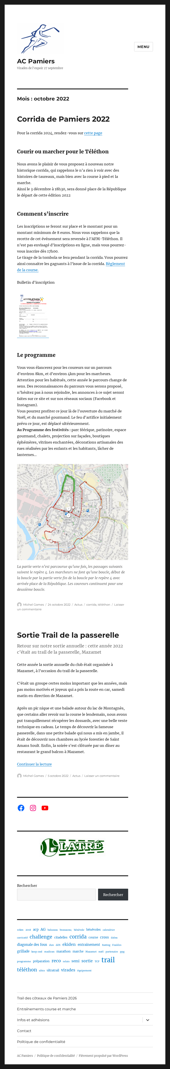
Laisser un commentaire (102, 776)
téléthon (104, 604)
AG (43, 929)
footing (106, 945)
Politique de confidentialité (41, 1042)
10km (20, 929)
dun (51, 945)
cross (104, 937)
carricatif (22, 937)
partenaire (112, 951)
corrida (91, 604)
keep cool (36, 951)
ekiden (69, 944)
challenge (41, 937)
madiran (49, 951)
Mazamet (91, 951)
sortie (87, 960)
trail (108, 960)
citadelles (61, 937)
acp (36, 929)
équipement (84, 970)
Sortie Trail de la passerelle (68, 635)
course (93, 937)
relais (66, 961)
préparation (41, 961)
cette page (93, 133)
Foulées (116, 945)
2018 (28, 929)
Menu (143, 47)
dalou (114, 937)
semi (75, 961)
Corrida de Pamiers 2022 (63, 119)
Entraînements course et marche (46, 1009)
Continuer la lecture (34, 764)
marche (78, 951)
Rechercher (27, 885)
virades (68, 970)
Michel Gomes (33, 604)
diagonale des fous (32, 944)
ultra (42, 970)
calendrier (109, 929)
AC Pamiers (36, 61)
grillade (23, 951)
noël (101, 951)
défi (58, 945)
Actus (78, 604)
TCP (97, 961)
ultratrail (53, 970)
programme (24, 961)
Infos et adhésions (33, 1020)
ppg (122, 951)
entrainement (89, 944)
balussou (53, 929)
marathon (63, 951)
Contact (24, 1031)
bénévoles (93, 930)
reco (56, 960)
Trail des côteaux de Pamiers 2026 (47, 998)
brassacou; (66, 929)
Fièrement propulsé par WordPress (103, 1056)
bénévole (79, 929)
